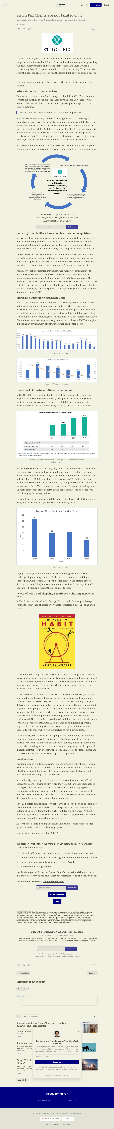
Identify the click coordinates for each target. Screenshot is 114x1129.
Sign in (107, 5)
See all (21, 1080)
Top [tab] (19, 1017)
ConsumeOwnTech (53, 881)
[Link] (13, 91)
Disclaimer (42, 922)
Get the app (67, 1119)
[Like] (18, 29)
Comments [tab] (22, 989)
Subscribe (96, 5)
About (54, 922)
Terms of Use (67, 1067)
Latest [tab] (25, 1017)
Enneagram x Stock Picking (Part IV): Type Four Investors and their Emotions (41, 1024)
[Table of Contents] (2, 564)
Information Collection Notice (56, 1069)
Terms (65, 1113)
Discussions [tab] (33, 1017)
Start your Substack (51, 1119)
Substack (46, 1124)
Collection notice (75, 1113)
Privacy (59, 1113)
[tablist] (26, 989)
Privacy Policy (73, 1069)
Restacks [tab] (31, 989)
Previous (25, 973)
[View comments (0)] (24, 29)
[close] (78, 1031)
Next (91, 973)
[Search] (81, 5)
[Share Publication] (86, 5)
